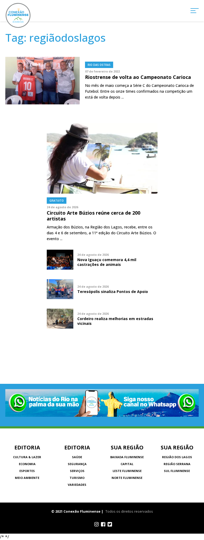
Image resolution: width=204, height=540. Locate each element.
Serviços (77, 471)
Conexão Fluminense (18, 15)
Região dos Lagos (177, 457)
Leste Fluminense (127, 471)
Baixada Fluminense (127, 457)
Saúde (77, 457)
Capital (127, 464)
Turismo (77, 478)
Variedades (77, 485)
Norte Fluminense (127, 478)
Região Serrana (177, 464)
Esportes (27, 471)
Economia (27, 464)
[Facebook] (103, 524)
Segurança (77, 464)
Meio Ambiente (27, 478)
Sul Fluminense (177, 471)
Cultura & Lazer (27, 457)
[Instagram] (96, 524)
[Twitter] (110, 524)
